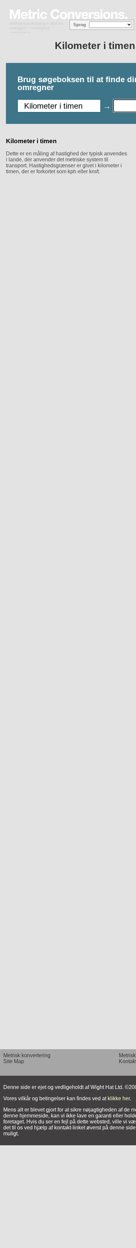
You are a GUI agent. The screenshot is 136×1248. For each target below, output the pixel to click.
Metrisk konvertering (28, 23)
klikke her (119, 1098)
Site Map (13, 1061)
